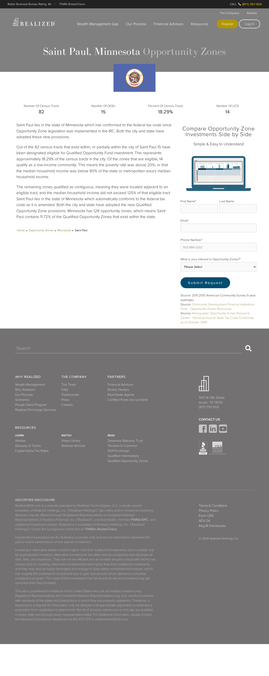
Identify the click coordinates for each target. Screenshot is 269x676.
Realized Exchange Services (35, 410)
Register (227, 24)
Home (21, 230)
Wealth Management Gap (97, 24)
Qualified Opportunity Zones (128, 461)
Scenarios (22, 400)
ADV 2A (204, 521)
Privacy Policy (208, 511)
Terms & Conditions (213, 506)
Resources (199, 24)
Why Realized (28, 377)
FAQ (64, 390)
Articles (252, 13)
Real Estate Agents (121, 395)
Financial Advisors (168, 24)
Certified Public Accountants (128, 400)
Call (233, 4)
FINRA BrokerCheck (72, 4)
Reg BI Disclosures (212, 526)
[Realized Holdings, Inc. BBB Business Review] (203, 448)
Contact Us (209, 419)
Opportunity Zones (41, 230)
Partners (117, 377)
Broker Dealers (118, 390)
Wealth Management (30, 385)
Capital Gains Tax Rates (32, 451)
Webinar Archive (73, 446)
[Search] (248, 348)
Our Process (136, 24)
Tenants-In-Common (122, 446)
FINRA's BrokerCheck (101, 529)
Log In (249, 24)
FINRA (135, 520)
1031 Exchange (118, 451)
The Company (229, 13)
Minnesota (64, 230)
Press (65, 400)
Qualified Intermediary (123, 456)
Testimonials (70, 395)
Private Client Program (31, 405)
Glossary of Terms (28, 446)
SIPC (144, 520)
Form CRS (206, 516)
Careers (67, 405)
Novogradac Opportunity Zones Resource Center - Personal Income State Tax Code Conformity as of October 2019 (217, 318)
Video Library (70, 441)
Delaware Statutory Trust (125, 441)
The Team (68, 385)
